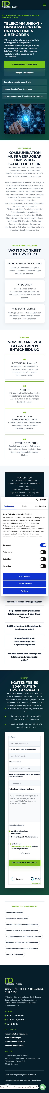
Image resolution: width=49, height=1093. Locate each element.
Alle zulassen (24, 576)
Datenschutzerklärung (21, 846)
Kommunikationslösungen (16, 1034)
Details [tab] (24, 506)
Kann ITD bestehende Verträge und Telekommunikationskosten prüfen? (24, 657)
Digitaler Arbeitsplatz (14, 912)
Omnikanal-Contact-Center (17, 918)
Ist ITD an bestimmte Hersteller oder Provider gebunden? (24, 627)
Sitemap (8, 1085)
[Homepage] (11, 4)
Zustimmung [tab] (9, 506)
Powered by (38, 883)
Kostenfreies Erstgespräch (24, 64)
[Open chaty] (43, 1087)
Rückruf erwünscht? (17, 825)
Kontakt (27, 1080)
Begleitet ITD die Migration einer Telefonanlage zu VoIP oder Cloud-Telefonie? (24, 614)
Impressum (36, 1080)
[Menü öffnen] (44, 4)
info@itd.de (12, 1024)
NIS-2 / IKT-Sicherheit (14, 954)
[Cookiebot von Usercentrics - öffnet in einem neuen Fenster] (36, 500)
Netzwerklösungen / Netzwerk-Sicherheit (22, 924)
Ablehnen (24, 591)
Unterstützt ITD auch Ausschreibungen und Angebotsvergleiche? (24, 641)
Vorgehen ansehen (24, 73)
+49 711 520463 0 (15, 1015)
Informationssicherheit (15, 1042)
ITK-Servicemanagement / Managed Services (23, 936)
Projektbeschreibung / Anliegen (21, 789)
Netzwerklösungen (13, 1038)
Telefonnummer (15, 762)
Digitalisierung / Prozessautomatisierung (22, 930)
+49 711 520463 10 (15, 1020)
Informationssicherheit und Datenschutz (22, 948)
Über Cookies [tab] (40, 506)
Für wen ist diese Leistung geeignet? (24, 602)
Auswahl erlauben (24, 584)
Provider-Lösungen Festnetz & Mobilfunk (22, 942)
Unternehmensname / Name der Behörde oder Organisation (24, 775)
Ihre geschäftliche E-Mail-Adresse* (23, 749)
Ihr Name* (12, 737)
